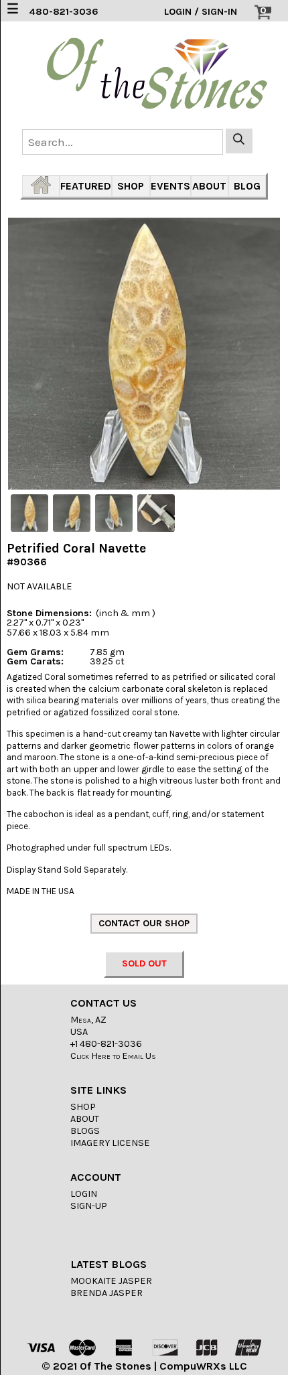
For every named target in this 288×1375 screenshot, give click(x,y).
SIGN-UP (88, 1206)
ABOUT (209, 185)
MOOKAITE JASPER (111, 1281)
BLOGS (85, 1131)
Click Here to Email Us (113, 1056)
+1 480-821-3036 (106, 1044)
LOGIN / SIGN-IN (200, 11)
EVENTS (170, 185)
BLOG (247, 185)
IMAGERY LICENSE (110, 1143)
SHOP (130, 185)
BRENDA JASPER (106, 1293)
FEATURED (85, 185)
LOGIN (83, 1194)
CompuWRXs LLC (203, 1366)
